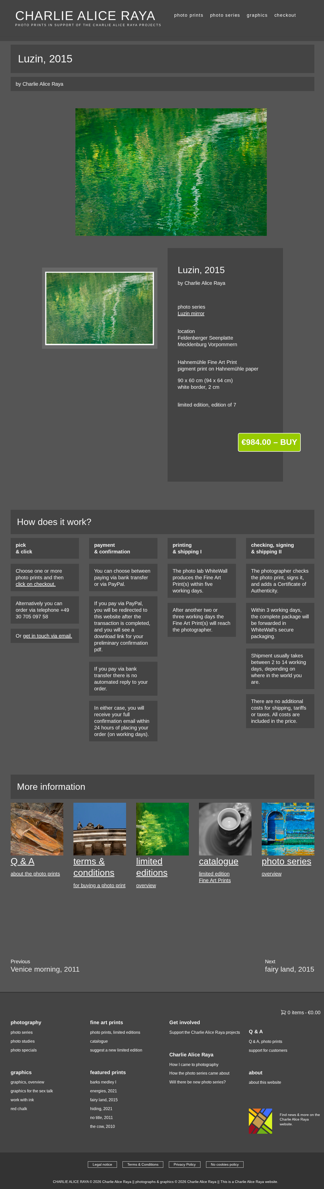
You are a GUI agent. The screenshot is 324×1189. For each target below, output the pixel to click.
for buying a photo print (99, 885)
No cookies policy (225, 1164)
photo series (225, 15)
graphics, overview (27, 1082)
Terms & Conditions (142, 1164)
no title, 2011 (101, 1117)
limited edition (214, 874)
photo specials (24, 1050)
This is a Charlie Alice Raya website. (249, 1182)
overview (146, 885)
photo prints (189, 15)
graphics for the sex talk (32, 1091)
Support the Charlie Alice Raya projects (204, 1032)
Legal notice (102, 1164)
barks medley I (103, 1082)
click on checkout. (36, 584)
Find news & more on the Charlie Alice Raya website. (300, 1119)
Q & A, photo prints (265, 1041)
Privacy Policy (185, 1164)
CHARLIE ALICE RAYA (85, 15)
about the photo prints (35, 874)
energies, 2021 (103, 1091)
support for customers (268, 1050)
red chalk (19, 1109)
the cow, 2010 (102, 1126)
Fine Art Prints (215, 880)
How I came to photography (193, 1064)
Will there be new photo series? (197, 1082)
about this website (265, 1082)
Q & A (22, 861)
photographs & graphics (154, 1182)
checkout (285, 15)
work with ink (22, 1100)
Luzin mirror (191, 313)
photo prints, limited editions (115, 1032)
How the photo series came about (199, 1073)
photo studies (23, 1041)
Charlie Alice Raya (116, 1182)
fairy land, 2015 (104, 1100)
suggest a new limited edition (116, 1050)
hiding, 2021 (101, 1109)
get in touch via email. (47, 636)
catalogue (218, 861)
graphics (257, 15)
